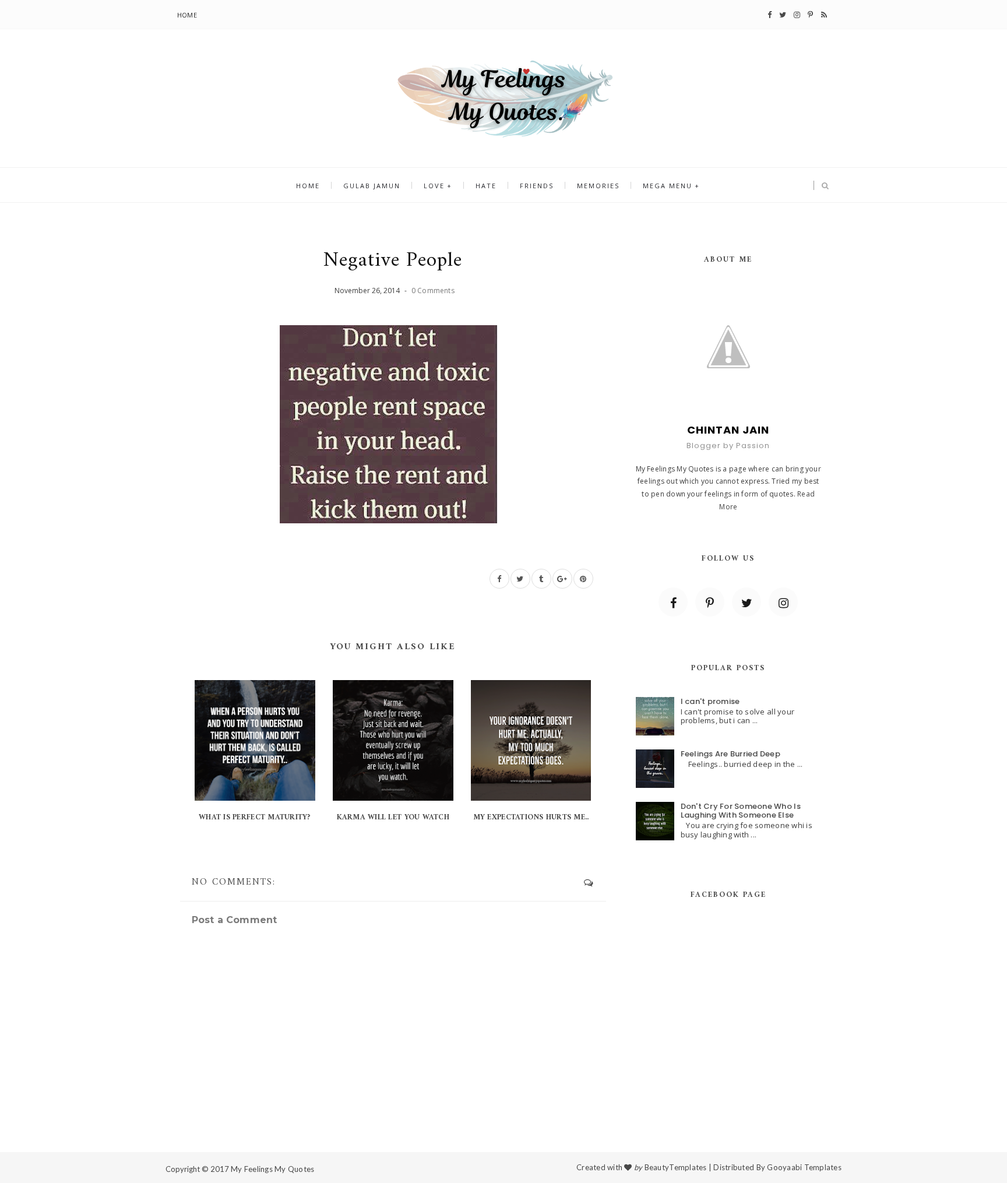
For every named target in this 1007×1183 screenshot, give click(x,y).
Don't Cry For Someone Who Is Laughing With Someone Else (741, 811)
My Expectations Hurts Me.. (531, 817)
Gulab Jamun (371, 185)
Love (434, 185)
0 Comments (433, 290)
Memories (598, 185)
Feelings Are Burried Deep (731, 753)
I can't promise (710, 701)
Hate (486, 185)
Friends (537, 185)
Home (187, 14)
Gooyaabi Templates (804, 1167)
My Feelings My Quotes (272, 1169)
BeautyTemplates (676, 1167)
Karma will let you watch (393, 817)
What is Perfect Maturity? (255, 817)
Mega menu (667, 185)
